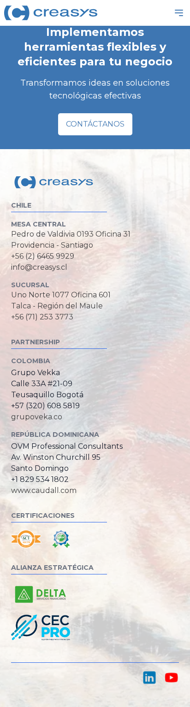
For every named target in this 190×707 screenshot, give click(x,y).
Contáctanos (95, 124)
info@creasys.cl (39, 267)
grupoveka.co (36, 416)
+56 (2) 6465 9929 (42, 256)
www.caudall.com (44, 490)
